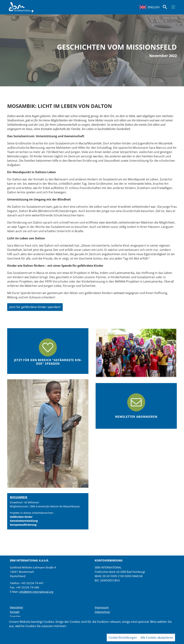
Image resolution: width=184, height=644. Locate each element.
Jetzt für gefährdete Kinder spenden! (35, 307)
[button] (173, 7)
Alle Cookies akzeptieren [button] (157, 638)
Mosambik (18, 497)
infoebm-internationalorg (36, 591)
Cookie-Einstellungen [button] (123, 638)
